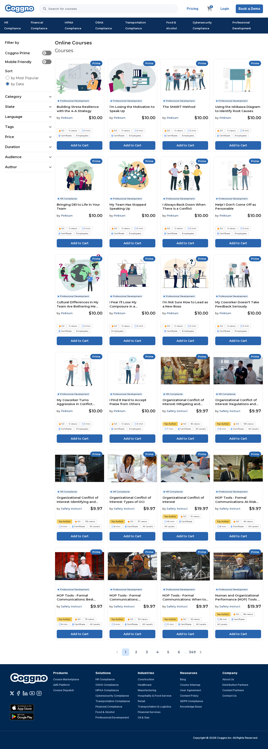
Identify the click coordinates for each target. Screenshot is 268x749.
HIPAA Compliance (73, 25)
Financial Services (149, 712)
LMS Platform (61, 685)
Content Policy (189, 695)
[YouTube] (32, 693)
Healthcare (145, 685)
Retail (141, 701)
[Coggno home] (19, 9)
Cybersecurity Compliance (202, 25)
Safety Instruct (177, 411)
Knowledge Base (191, 706)
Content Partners (233, 690)
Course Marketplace (66, 679)
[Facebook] (18, 693)
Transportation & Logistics (154, 706)
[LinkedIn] (25, 693)
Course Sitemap (190, 685)
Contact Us (229, 695)
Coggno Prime (25, 53)
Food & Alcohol (171, 25)
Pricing (192, 8)
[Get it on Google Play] (31, 716)
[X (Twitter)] (12, 693)
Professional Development (241, 25)
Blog (183, 679)
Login (224, 8)
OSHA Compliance (103, 25)
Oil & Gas (143, 717)
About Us (228, 679)
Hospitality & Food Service (154, 695)
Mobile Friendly (25, 62)
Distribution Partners (235, 685)
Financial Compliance (39, 25)
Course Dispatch (63, 690)
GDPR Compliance (191, 701)
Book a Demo (249, 8)
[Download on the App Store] (31, 707)
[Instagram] (39, 693)
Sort (9, 71)
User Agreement (190, 690)
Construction (146, 679)
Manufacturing (147, 690)
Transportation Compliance (135, 25)
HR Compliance (12, 25)
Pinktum (67, 117)
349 (192, 652)
